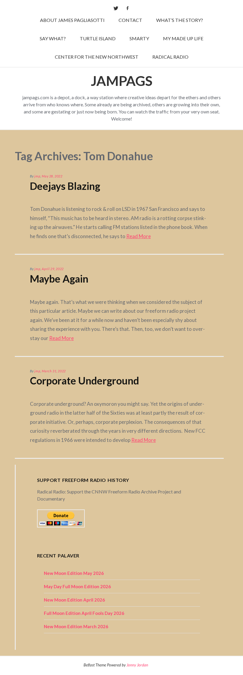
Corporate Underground (84, 380)
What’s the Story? (179, 20)
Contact (130, 20)
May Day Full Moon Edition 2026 (77, 586)
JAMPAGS (121, 81)
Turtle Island (98, 38)
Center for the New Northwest (96, 57)
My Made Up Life (183, 38)
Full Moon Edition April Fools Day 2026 (84, 613)
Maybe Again (59, 278)
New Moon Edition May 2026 (74, 573)
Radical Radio (170, 57)
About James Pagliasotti (72, 20)
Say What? (53, 38)
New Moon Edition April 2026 (74, 599)
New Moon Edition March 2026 (76, 626)
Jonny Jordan (137, 665)
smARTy (139, 38)
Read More (138, 236)
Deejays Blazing (65, 186)
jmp (37, 176)
